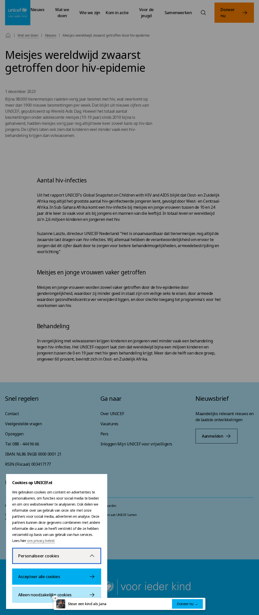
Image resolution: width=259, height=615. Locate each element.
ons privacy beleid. (40, 540)
